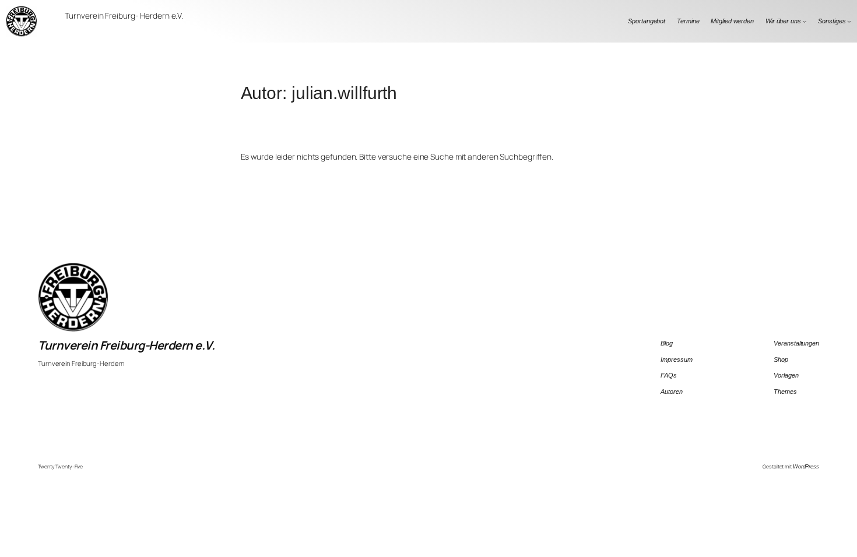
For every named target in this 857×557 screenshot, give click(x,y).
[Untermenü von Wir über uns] (805, 21)
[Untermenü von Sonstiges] (849, 21)
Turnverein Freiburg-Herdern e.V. (126, 345)
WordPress (806, 467)
